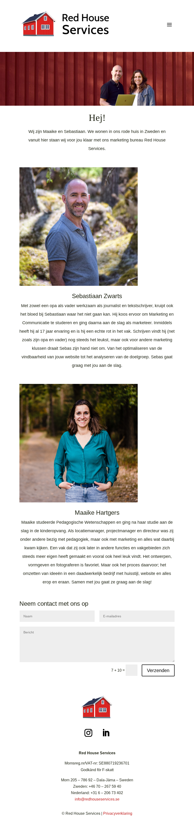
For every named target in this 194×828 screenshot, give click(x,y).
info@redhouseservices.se (97, 799)
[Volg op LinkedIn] (106, 733)
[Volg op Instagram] (88, 733)
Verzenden (158, 670)
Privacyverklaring (117, 813)
